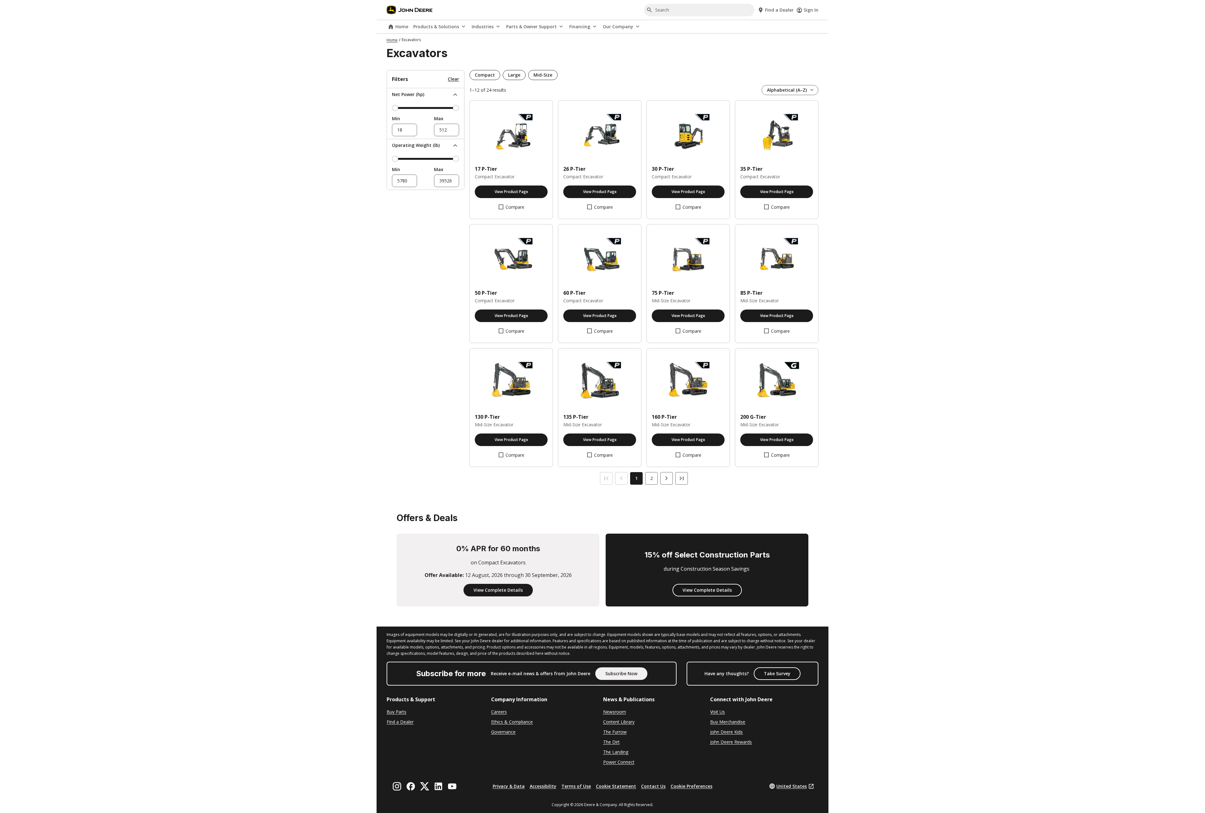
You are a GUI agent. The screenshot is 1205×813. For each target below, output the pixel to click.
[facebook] (410, 786)
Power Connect (619, 762)
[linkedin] (438, 786)
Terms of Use (576, 786)
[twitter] (424, 786)
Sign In (811, 10)
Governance (503, 732)
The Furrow (615, 732)
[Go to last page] (681, 478)
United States (791, 786)
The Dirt (611, 742)
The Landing (615, 752)
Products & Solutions (436, 27)
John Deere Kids (726, 732)
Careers (499, 712)
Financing (579, 27)
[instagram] (397, 786)
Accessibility (543, 786)
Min (396, 118)
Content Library (619, 722)
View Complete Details (498, 590)
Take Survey (777, 673)
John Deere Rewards (731, 742)
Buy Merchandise (727, 722)
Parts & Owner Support (531, 27)
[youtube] (452, 786)
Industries (483, 27)
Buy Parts (396, 712)
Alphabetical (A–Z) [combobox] (787, 90)
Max (438, 118)
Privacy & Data (509, 786)
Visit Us (717, 712)
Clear (453, 79)
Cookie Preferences (691, 786)
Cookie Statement (616, 786)
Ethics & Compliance (512, 722)
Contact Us (653, 786)
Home (401, 27)
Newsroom (614, 712)
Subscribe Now (621, 673)
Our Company (618, 27)
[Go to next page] (666, 478)
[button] (484, 75)
